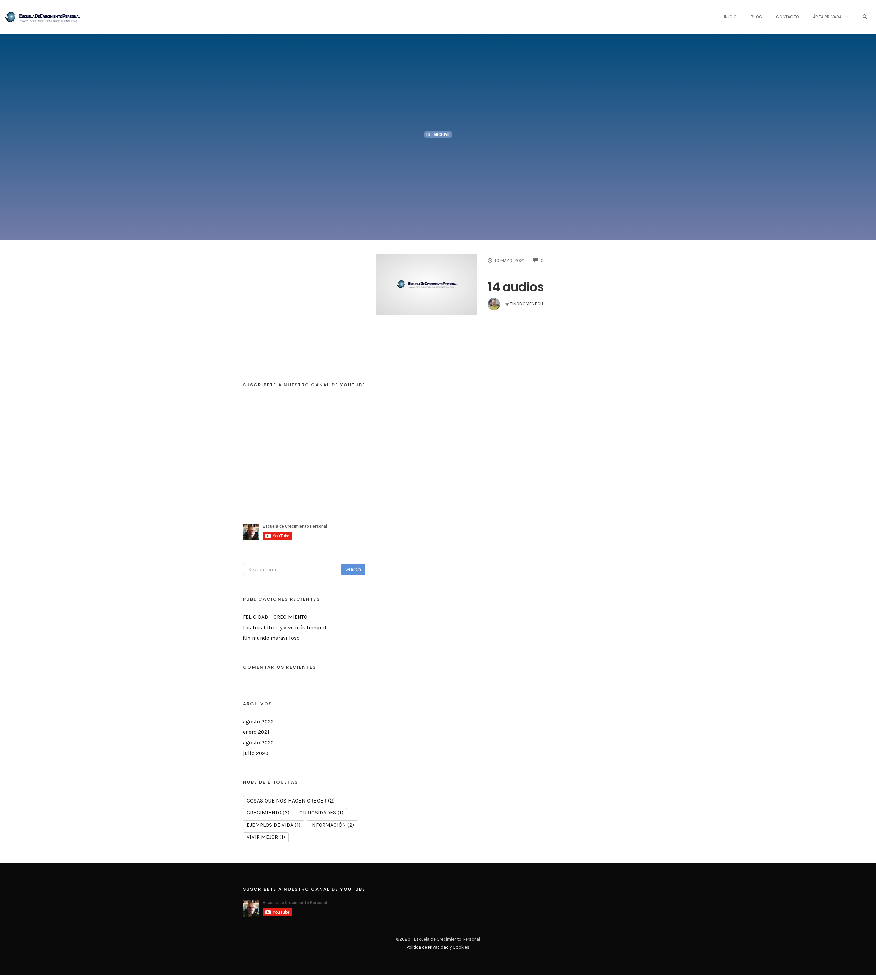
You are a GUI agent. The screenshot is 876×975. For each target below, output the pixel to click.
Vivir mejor (266, 837)
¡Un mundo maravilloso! (272, 638)
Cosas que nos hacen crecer (291, 801)
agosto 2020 (258, 743)
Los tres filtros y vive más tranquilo (286, 628)
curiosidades (321, 813)
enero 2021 (256, 732)
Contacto (787, 17)
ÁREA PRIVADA (827, 17)
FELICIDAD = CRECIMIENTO (275, 617)
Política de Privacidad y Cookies (438, 947)
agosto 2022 (258, 722)
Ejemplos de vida (273, 825)
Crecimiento (268, 813)
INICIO (730, 17)
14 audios (516, 287)
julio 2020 (255, 753)
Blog (756, 17)
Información (332, 825)
